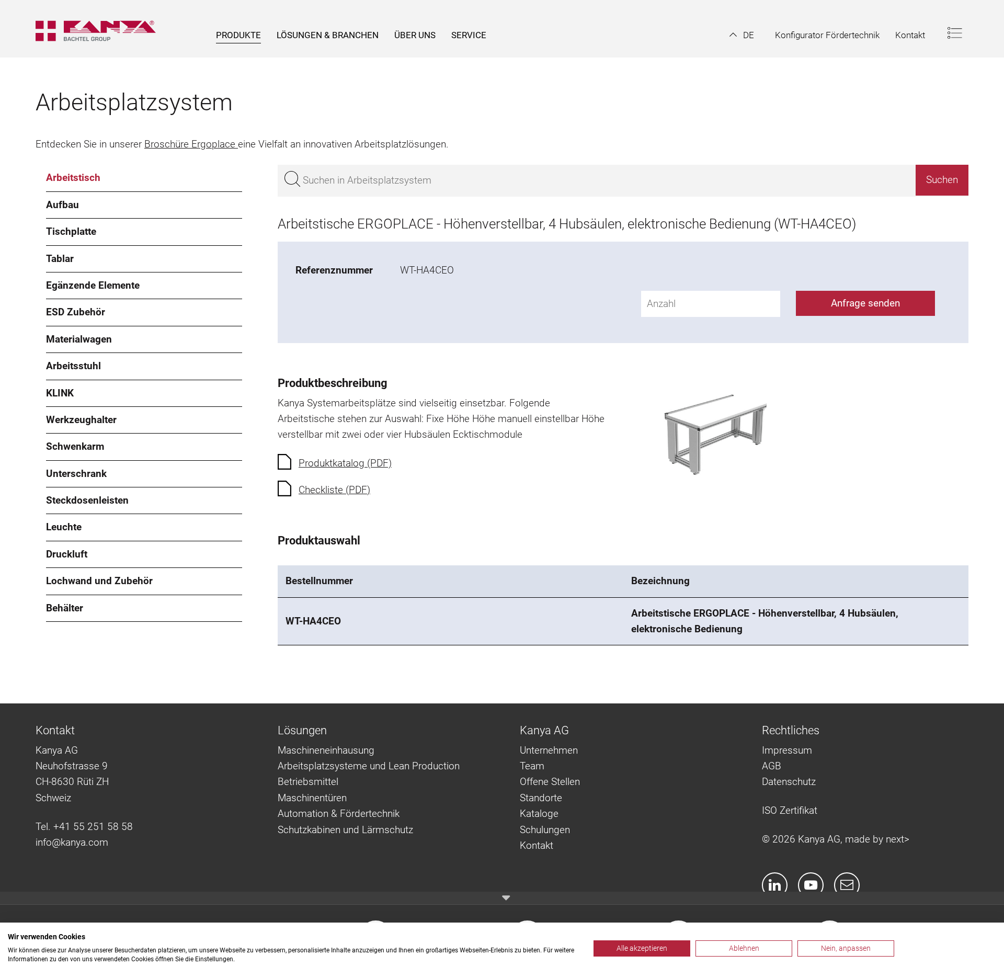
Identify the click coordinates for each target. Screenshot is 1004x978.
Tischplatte (71, 231)
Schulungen (545, 830)
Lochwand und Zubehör (99, 581)
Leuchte (64, 527)
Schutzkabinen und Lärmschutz (345, 830)
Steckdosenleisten (87, 500)
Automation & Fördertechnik (339, 814)
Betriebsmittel (308, 782)
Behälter (64, 608)
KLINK (60, 393)
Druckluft (66, 554)
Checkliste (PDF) (334, 490)
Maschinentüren (312, 798)
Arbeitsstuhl (73, 366)
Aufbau (62, 205)
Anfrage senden (865, 303)
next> (897, 839)
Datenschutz (789, 782)
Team (532, 766)
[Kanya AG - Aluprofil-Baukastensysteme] (101, 29)
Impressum (787, 750)
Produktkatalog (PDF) (345, 463)
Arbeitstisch (73, 178)
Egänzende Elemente (93, 285)
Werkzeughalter (81, 420)
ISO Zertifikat (789, 810)
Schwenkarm (75, 446)
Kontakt (536, 845)
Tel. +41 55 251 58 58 (84, 827)
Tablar (60, 259)
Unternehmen (549, 750)
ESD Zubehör (75, 312)
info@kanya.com (72, 842)
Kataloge (539, 814)
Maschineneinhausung (326, 750)
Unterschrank (76, 474)
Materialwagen (79, 339)
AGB (771, 766)
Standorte (541, 798)
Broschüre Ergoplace (191, 144)
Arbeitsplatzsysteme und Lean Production (369, 766)
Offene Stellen (550, 782)
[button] (741, 35)
